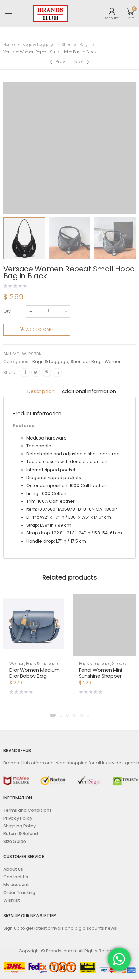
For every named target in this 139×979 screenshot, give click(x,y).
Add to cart (40, 329)
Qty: (7, 311)
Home (9, 44)
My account (16, 884)
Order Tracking (19, 892)
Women (113, 362)
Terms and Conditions (27, 810)
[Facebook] (25, 372)
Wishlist (11, 900)
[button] (34, 650)
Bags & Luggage (38, 44)
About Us (13, 869)
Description (40, 391)
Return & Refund (20, 833)
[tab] (40, 391)
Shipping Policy (19, 826)
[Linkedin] (57, 372)
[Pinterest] (46, 372)
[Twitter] (35, 372)
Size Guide (14, 841)
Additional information (89, 391)
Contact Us (15, 877)
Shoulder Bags (76, 44)
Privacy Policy (17, 818)
